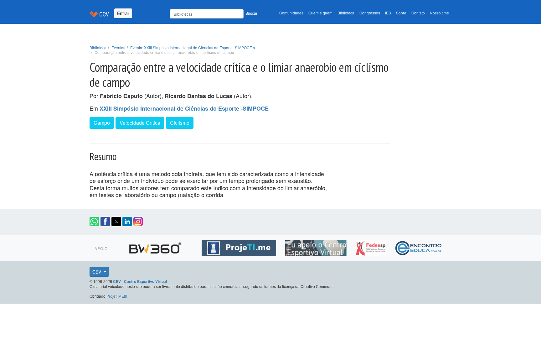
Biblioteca (345, 12)
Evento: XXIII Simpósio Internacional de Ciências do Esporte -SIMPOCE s (192, 47)
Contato (418, 12)
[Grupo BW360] (156, 247)
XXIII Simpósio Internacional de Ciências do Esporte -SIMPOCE (184, 108)
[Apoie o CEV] (316, 247)
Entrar (123, 13)
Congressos (369, 12)
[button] (94, 221)
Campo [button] (102, 122)
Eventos (118, 47)
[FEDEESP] (371, 247)
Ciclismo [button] (179, 122)
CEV (97, 272)
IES (388, 12)
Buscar (251, 13)
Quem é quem (320, 12)
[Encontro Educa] (418, 247)
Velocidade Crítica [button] (140, 122)
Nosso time (439, 12)
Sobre (401, 12)
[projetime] (239, 247)
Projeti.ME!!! (116, 296)
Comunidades (291, 12)
